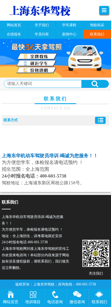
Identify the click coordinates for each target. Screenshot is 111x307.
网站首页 (10, 302)
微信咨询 (77, 302)
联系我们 (99, 302)
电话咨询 (55, 302)
